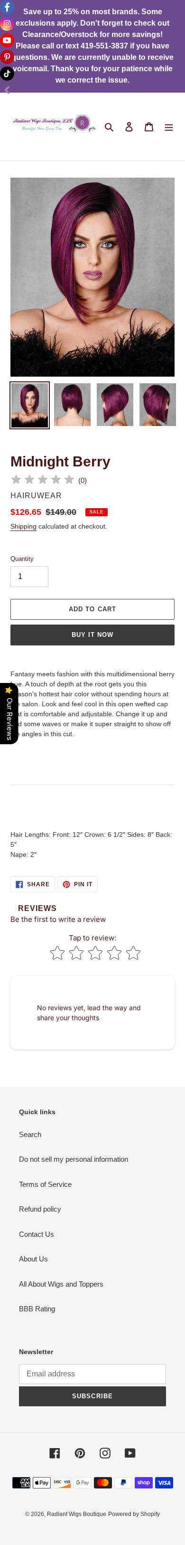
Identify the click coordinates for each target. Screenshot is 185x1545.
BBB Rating (37, 1309)
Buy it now (92, 634)
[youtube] (7, 40)
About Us (33, 1259)
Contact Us (36, 1234)
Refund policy (40, 1209)
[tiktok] (7, 73)
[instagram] (7, 24)
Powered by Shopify (134, 1514)
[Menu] (169, 126)
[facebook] (7, 7)
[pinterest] (7, 57)
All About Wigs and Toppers (61, 1284)
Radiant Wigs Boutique (76, 1514)
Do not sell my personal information (73, 1159)
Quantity (22, 558)
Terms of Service (45, 1184)
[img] (42, 481)
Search (30, 1134)
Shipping (23, 526)
